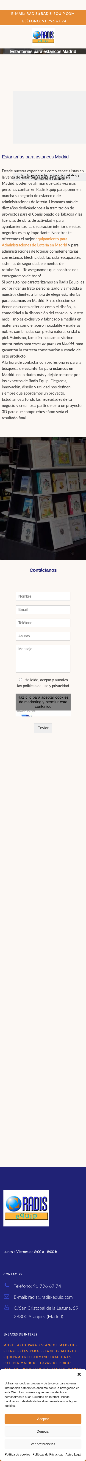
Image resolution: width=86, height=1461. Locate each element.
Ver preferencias (43, 1444)
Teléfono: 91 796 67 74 (43, 21)
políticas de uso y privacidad (46, 686)
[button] (79, 1374)
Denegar (43, 1431)
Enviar (43, 728)
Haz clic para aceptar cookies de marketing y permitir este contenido (43, 702)
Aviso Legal (73, 1454)
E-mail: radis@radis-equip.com (43, 14)
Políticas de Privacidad (48, 1454)
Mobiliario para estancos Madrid (39, 1345)
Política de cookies (17, 1454)
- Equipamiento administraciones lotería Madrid (41, 1357)
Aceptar (43, 1419)
